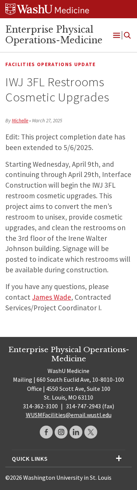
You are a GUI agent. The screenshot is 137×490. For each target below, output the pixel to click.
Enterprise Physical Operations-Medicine (53, 35)
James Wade (51, 297)
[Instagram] (61, 432)
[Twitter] (90, 432)
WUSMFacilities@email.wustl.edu (69, 415)
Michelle (20, 120)
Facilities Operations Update (50, 64)
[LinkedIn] (76, 432)
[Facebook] (46, 432)
